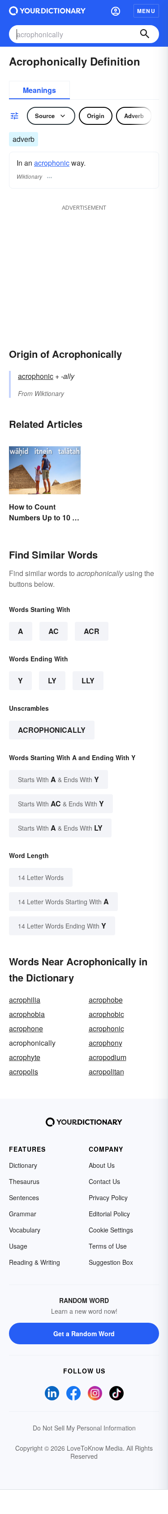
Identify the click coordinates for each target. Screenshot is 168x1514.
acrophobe (106, 1000)
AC (53, 631)
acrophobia (27, 1014)
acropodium (107, 1057)
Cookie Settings (111, 1229)
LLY (88, 680)
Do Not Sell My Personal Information (84, 1427)
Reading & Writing (34, 1262)
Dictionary (23, 1165)
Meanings (39, 90)
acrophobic (106, 1014)
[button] (115, 10)
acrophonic (51, 163)
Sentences (24, 1197)
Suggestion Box (111, 1262)
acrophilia (24, 1000)
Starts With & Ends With (58, 779)
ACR (91, 631)
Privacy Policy (108, 1197)
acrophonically (52, 730)
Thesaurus (24, 1181)
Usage (18, 1245)
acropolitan (106, 1071)
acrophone (26, 1028)
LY (52, 680)
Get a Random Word (84, 1333)
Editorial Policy (109, 1213)
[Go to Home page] (47, 10)
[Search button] (144, 34)
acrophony (105, 1043)
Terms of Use (108, 1245)
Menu (146, 11)
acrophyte (24, 1057)
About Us (102, 1165)
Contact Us (104, 1181)
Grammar (22, 1213)
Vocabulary (24, 1229)
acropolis (23, 1071)
